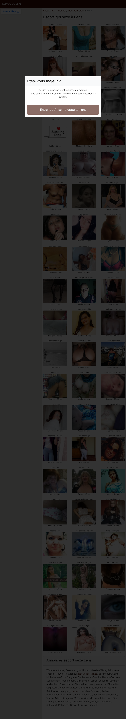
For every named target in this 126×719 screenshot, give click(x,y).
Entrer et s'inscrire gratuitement (63, 110)
